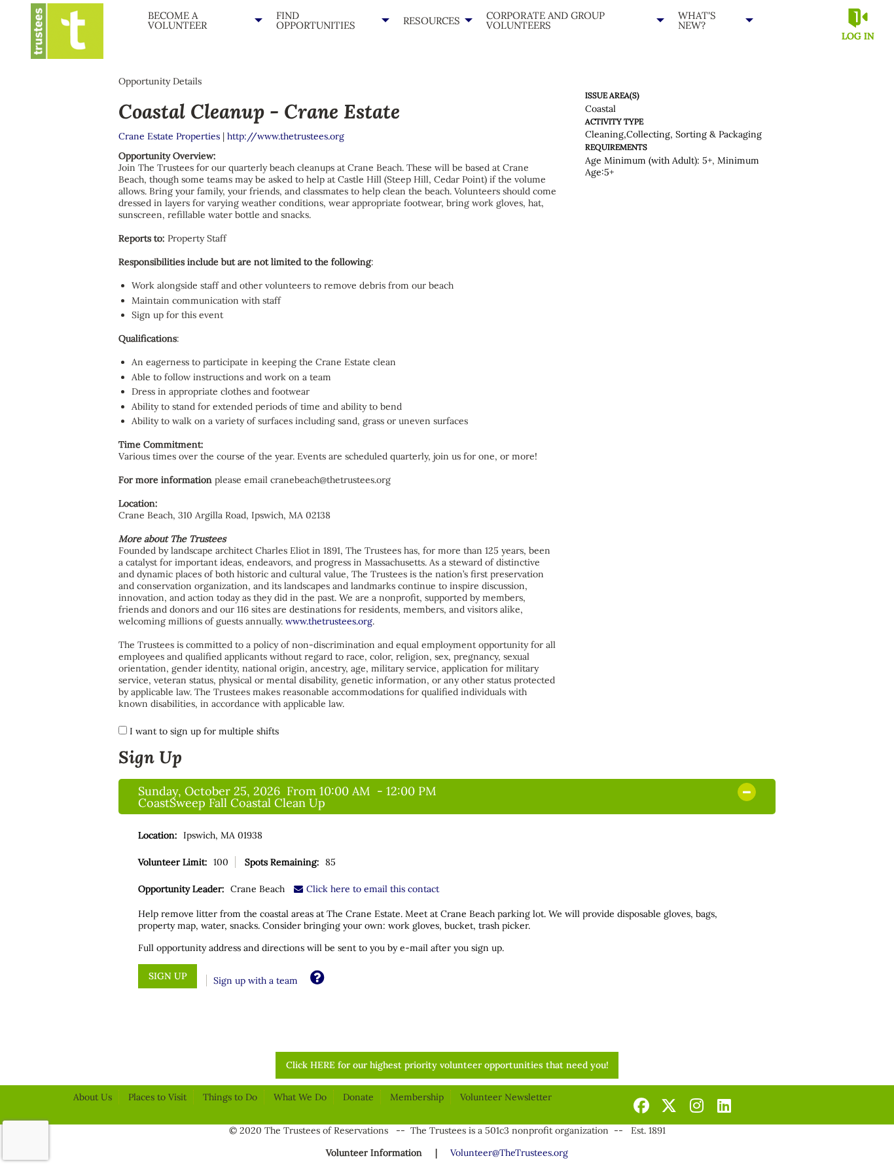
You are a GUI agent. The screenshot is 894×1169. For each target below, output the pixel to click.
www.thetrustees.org (328, 621)
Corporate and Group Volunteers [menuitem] (545, 20)
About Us (92, 1097)
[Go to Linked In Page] (721, 1105)
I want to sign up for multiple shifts (204, 731)
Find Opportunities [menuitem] (315, 20)
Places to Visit (157, 1097)
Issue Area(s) (612, 95)
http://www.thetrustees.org (285, 136)
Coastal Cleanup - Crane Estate (259, 111)
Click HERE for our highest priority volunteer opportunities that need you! (447, 1065)
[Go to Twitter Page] (666, 1105)
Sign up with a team (255, 980)
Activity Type (614, 121)
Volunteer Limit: (172, 862)
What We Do (300, 1097)
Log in (858, 36)
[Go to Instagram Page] (694, 1105)
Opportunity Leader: (181, 889)
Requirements (616, 147)
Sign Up (150, 757)
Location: (157, 835)
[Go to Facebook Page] (639, 1105)
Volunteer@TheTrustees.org (509, 1153)
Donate (358, 1097)
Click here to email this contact (372, 889)
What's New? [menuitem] (697, 20)
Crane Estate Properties (169, 136)
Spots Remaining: (282, 862)
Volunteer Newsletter (506, 1097)
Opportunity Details (160, 81)
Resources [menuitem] (431, 20)
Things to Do (230, 1097)
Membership (417, 1097)
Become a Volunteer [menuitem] (177, 20)
